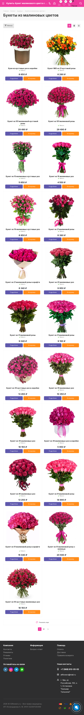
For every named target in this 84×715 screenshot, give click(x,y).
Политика (7, 658)
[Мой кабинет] (54, 3)
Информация (36, 645)
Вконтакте (5, 669)
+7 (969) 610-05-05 (70, 669)
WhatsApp (22, 669)
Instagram (11, 669)
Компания (8, 645)
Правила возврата (65, 655)
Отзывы (6, 655)
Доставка (61, 652)
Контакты (7, 649)
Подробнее (14, 78)
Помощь (61, 645)
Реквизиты (8, 652)
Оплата (60, 649)
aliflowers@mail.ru (68, 675)
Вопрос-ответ (36, 649)
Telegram (16, 669)
